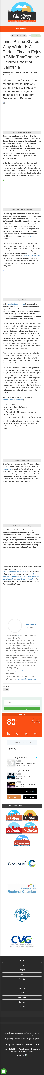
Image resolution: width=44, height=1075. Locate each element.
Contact (36, 1045)
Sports (22, 993)
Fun (22, 983)
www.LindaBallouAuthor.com (27, 679)
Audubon (33, 236)
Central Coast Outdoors (31, 256)
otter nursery (7, 469)
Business (22, 1002)
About (22, 965)
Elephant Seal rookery (16, 304)
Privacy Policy (9, 1045)
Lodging (22, 970)
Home (22, 960)
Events (22, 1007)
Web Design (14, 1051)
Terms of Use (20, 1045)
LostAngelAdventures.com (19, 671)
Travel (6, 689)
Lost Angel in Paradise (25, 579)
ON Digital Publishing (27, 1051)
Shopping (22, 979)
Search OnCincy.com (22, 709)
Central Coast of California (13, 400)
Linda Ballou (36, 36)
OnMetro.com (35, 1049)
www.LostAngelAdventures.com (14, 572)
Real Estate (22, 997)
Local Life (22, 988)
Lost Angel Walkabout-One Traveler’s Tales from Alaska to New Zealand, (21, 576)
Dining (22, 974)
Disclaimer (29, 1045)
